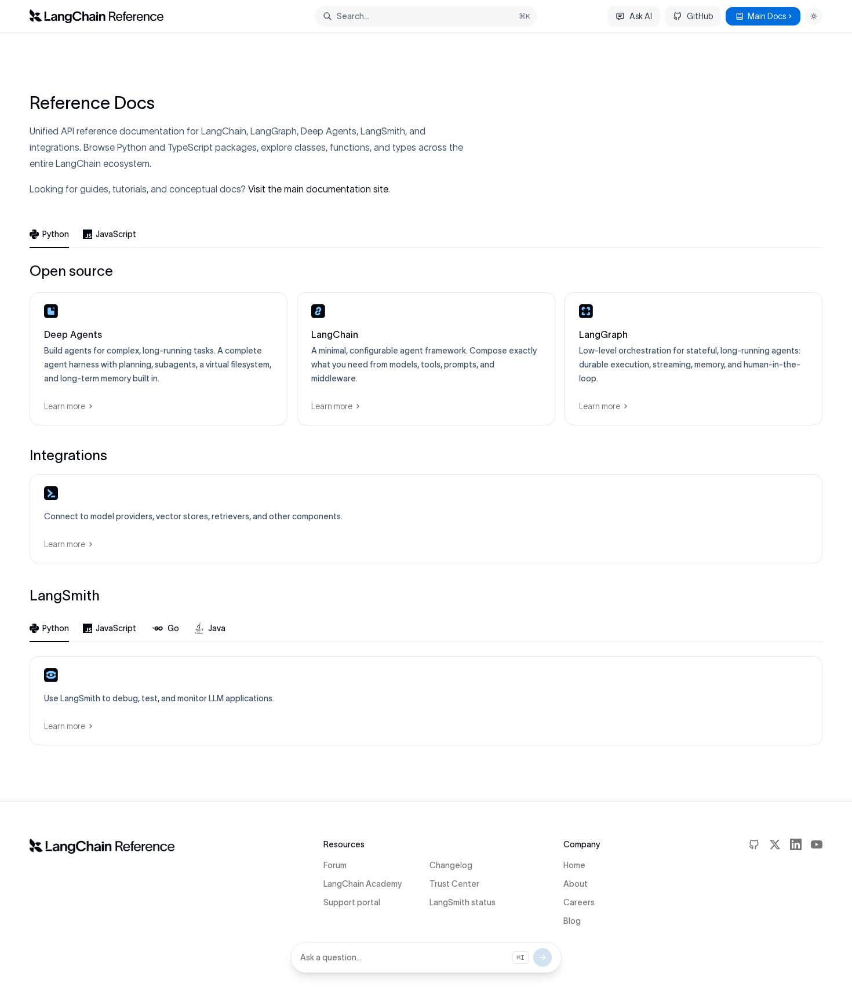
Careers (579, 902)
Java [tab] (216, 628)
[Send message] (542, 957)
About (575, 883)
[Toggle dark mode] (813, 16)
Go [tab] (173, 628)
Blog (572, 921)
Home (574, 865)
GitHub (700, 16)
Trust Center (454, 883)
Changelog (450, 865)
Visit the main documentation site (318, 189)
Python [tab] (55, 234)
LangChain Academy (362, 883)
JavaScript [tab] (116, 234)
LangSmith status (462, 902)
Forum (335, 865)
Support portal (351, 902)
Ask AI (640, 16)
